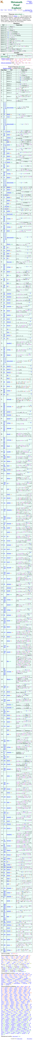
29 (4, 172)
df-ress (7, 1015)
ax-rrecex (10, 982)
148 (5, 701)
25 (4, 156)
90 (4, 408)
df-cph (12, 1033)
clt (25, 962)
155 (5, 726)
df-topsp (19, 1029)
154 (5, 746)
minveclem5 (15, 1036)
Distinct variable (5, 59)
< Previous (29, 1)
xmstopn (9, 752)
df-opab (15, 995)
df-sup (26, 1005)
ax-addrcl (26, 978)
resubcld (9, 306)
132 (5, 618)
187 (5, 918)
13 (4, 112)
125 (5, 573)
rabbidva (9, 632)
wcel (12, 956)
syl (7, 140)
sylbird (8, 864)
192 (5, 888)
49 (4, 246)
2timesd (9, 322)
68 (4, 310)
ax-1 (20, 973)
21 (4, 147)
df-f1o (2, 1001)
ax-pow (6, 977)
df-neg (6, 1007)
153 (5, 745)
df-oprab (23, 1001)
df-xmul (9, 1011)
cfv (6, 960)
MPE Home (10, 9)
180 (5, 851)
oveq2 (8, 494)
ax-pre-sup (25, 983)
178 (5, 841)
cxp (20, 959)
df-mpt (21, 995)
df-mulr (19, 1015)
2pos (8, 332)
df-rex (20, 990)
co (17, 960)
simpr (8, 878)
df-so (16, 996)
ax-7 (19, 974)
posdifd (9, 451)
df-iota (6, 1000)
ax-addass (24, 979)
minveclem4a (10, 107)
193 (5, 894)
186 (5, 869)
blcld (8, 740)
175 (5, 824)
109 (5, 509)
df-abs (2, 1014)
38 (4, 216)
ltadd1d (9, 315)
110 (4, 498)
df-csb (20, 991)
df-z (2, 1010)
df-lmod (7, 1025)
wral (22, 956)
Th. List (15, 9)
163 (5, 764)
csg (2, 966)
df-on (21, 999)
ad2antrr (9, 545)
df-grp (19, 1019)
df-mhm (13, 1019)
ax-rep (20, 975)
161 (5, 758)
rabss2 (8, 641)
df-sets (14, 1014)
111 (4, 503)
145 (5, 687)
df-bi (18, 986)
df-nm (19, 1032)
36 (5, 195)
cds (16, 964)
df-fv (7, 1001)
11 (4, 109)
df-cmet (23, 1033)
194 (5, 895)
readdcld (9, 293)
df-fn (16, 1000)
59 (4, 280)
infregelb (9, 399)
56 (4, 269)
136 (5, 627)
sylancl (8, 892)
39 (4, 218)
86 (4, 382)
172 (5, 813)
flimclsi (8, 679)
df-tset (17, 1016)
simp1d (8, 369)
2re (7, 329)
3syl (8, 166)
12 (4, 111)
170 (5, 802)
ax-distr (8, 980)
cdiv (13, 963)
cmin (7, 963)
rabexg (8, 478)
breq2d (8, 498)
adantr (8, 156)
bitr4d (8, 626)
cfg (18, 967)
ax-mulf (7, 984)
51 (4, 252)
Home (5, 9)
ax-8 (23, 974)
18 (4, 135)
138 (5, 651)
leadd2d (9, 817)
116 (4, 670)
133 (5, 612)
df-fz (25, 1011)
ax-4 (6, 974)
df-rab (6, 991)
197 (5, 912)
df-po (11, 996)
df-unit (19, 1023)
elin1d (8, 691)
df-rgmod (7, 1026)
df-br (11, 995)
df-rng (12, 1021)
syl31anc (9, 406)
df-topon (12, 1029)
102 (5, 461)
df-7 (14, 1009)
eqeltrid (9, 469)
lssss (8, 206)
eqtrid (8, 134)
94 (4, 430)
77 (4, 350)
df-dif (25, 991)
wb (27, 955)
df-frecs (23, 1002)
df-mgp (6, 1021)
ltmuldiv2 (9, 343)
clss (18, 966)
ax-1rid (27, 980)
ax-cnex (21, 977)
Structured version (28, 9)
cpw (22, 958)
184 (5, 865)
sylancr (8, 390)
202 (5, 931)
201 (5, 950)
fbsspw (8, 244)
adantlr (8, 590)
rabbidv (9, 503)
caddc (8, 962)
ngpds (8, 144)
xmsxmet (9, 707)
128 (5, 597)
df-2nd (12, 1002)
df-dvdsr (14, 1023)
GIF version (31, 11)
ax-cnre (16, 982)
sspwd (8, 250)
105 (5, 516)
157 (5, 740)
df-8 (19, 1009)
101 (5, 458)
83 (4, 403)
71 (4, 322)
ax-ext (15, 975)
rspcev (8, 386)
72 (4, 325)
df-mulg (7, 1020)
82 (4, 390)
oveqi (8, 116)
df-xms (8, 1032)
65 (4, 299)
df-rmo (25, 990)
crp (23, 963)
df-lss (13, 1025)
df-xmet (20, 1026)
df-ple (22, 1016)
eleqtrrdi (9, 523)
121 (5, 566)
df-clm (7, 1033)
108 (5, 517)
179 (5, 847)
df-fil (28, 1030)
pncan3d (9, 567)
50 (4, 248)
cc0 (2, 962)
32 (4, 913)
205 (5, 945)
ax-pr (11, 977)
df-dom (6, 1005)
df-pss (14, 992)
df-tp (11, 994)
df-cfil (18, 1033)
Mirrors (2, 9)
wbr (9, 959)
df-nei (16, 1030)
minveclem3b (10, 237)
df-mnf (11, 1006)
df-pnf (6, 1006)
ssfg (8, 283)
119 (4, 572)
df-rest (8, 1018)
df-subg (13, 1020)
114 (4, 522)
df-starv (25, 1015)
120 (5, 549)
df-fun (11, 1000)
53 (4, 266)
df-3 (27, 1007)
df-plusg (13, 1015)
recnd (8, 319)
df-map (26, 1004)
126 (5, 578)
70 (4, 353)
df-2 (22, 1007)
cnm (21, 970)
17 (5, 131)
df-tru (11, 987)
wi (23, 955)
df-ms (14, 1032)
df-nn (17, 1007)
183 (5, 861)
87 (4, 386)
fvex (8, 881)
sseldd (8, 527)
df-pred (11, 999)
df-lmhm (19, 1025)
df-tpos (17, 1002)
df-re (17, 1013)
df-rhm (6, 1024)
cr (26, 960)
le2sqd (8, 620)
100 (5, 456)
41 (5, 208)
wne (18, 956)
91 (4, 409)
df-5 (5, 1009)
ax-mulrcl (10, 979)
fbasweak (9, 262)
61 (4, 287)
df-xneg (27, 1010)
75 (4, 336)
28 (4, 167)
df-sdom (11, 1005)
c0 (17, 958)
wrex (27, 956)
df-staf (24, 1024)
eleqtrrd (9, 769)
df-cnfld (23, 1028)
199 (5, 922)
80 (4, 455)
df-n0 (28, 1009)
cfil (15, 968)
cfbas (11, 967)
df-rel (6, 997)
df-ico (15, 1011)
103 (5, 466)
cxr (20, 962)
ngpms (8, 159)
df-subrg (12, 1024)
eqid (8, 141)
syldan (8, 858)
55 (4, 267)
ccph (14, 971)
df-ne (6, 990)
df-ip (12, 1016)
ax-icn (13, 978)
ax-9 (27, 974)
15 (4, 948)
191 (5, 892)
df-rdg (12, 1004)
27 (4, 166)
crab (3, 958)
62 (4, 527)
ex (7, 861)
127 (5, 626)
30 (4, 175)
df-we (24, 996)
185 (5, 867)
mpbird (8, 411)
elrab (8, 802)
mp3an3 (9, 840)
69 (4, 465)
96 (4, 429)
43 (4, 219)
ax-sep (25, 975)
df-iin (6, 995)
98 (4, 442)
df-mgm (26, 1018)
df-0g (13, 1018)
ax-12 (10, 975)
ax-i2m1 (14, 980)
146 (5, 699)
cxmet (25, 966)
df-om (2, 1002)
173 (5, 857)
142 (5, 673)
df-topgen (20, 1018)
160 (5, 768)
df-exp (6, 1013)
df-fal (16, 987)
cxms (6, 970)
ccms (23, 971)
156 (5, 748)
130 (5, 600)
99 (4, 448)
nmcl (8, 223)
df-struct (8, 1014)
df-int (25, 994)
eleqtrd (8, 789)
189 (5, 906)
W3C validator (29, 1038)
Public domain (19, 1038)
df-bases (25, 1029)
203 (5, 934)
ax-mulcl (3, 979)
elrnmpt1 (9, 888)
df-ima (6, 999)
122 (5, 557)
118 (4, 671)
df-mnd (7, 1019)
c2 (17, 963)
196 (5, 908)
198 (5, 919)
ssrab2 (8, 532)
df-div (12, 1007)
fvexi (8, 256)
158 (5, 741)
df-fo (29, 1000)
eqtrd (8, 153)
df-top (6, 1029)
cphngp (9, 137)
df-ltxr (21, 1006)
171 (5, 808)
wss (12, 958)
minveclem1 (10, 361)
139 (5, 645)
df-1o (17, 1004)
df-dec (7, 1010)
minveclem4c (10, 182)
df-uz (12, 1010)
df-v (10, 991)
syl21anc (9, 440)
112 (4, 510)
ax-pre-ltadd (8, 983)
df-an (22, 986)
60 (4, 668)
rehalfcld (9, 296)
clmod (9, 966)
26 (4, 921)
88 (4, 392)
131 (5, 601)
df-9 (23, 1009)
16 (4, 133)
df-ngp (24, 1032)
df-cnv (10, 997)
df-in (6, 992)
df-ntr (6, 1030)
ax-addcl (19, 978)
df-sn (2, 994)
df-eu (10, 988)
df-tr (26, 995)
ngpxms (9, 704)
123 (5, 562)
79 (4, 356)
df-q (17, 1010)
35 (4, 225)
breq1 (8, 378)
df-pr (7, 994)
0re (7, 375)
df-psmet (14, 1026)
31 (4, 177)
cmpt (15, 959)
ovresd (8, 131)
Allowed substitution (6, 62)
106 (5, 482)
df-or (26, 986)
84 (4, 405)
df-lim (26, 999)
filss (8, 661)
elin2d (8, 114)
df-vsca (6, 1016)
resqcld (8, 299)
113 (4, 519)
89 (4, 406)
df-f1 (24, 1000)
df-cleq (20, 988)
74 (4, 334)
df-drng (18, 1024)
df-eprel (6, 996)
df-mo (5, 988)
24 (4, 153)
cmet (4, 967)
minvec (15, 16)
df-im (21, 1013)
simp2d (8, 372)
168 (5, 812)
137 (5, 632)
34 (4, 915)
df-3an (6, 987)
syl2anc (9, 227)
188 (5, 904)
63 (4, 469)
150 (5, 711)
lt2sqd (8, 446)
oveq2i (8, 540)
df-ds (28, 1016)
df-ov (17, 1001)
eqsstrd (8, 652)
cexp (28, 963)
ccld (4, 968)
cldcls (8, 776)
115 (4, 528)
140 (5, 647)
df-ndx (25, 1014)
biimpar (9, 854)
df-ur (17, 1021)
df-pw (28, 992)
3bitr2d (8, 355)
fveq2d (8, 764)
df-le (27, 1006)
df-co (15, 997)
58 (4, 278)
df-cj (12, 1013)
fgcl (8, 275)
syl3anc (9, 149)
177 (5, 850)
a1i (7, 258)
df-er (22, 1004)
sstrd (8, 253)
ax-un (16, 977)
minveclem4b (10, 124)
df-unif (2, 1018)
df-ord (16, 999)
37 (4, 197)
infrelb (8, 900)
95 (4, 424)
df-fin (17, 1005)
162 (5, 760)
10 (5, 108)
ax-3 (26, 973)
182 (5, 859)
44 (4, 220)
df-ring (22, 1021)
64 (4, 296)
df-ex (20, 987)
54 (4, 258)
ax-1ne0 (21, 980)
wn (20, 955)
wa (1, 956)
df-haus (22, 1030)
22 (5, 145)
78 (4, 351)
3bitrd (8, 456)
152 (5, 715)
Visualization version (26, 10)
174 (5, 849)
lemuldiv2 (9, 834)
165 (5, 782)
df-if (24, 992)
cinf (22, 960)
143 (5, 674)
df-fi (21, 1005)
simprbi (9, 808)
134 (5, 621)
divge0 (8, 434)
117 (4, 536)
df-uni (20, 994)
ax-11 (6, 975)
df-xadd (3, 1011)
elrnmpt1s (9, 510)
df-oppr (7, 1023)
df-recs (7, 1004)
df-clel (26, 988)
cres (2, 960)
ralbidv (8, 382)
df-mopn (6, 1028)
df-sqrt (26, 1013)
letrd (8, 916)
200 (5, 925)
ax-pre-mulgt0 (17, 983)
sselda (8, 211)
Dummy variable (7, 68)
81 (4, 366)
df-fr (20, 996)
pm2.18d (9, 867)
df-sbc (15, 991)
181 (5, 854)
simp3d (8, 366)
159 (5, 749)
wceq (6, 956)
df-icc (20, 1011)
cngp (6, 971)
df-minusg (25, 1019)
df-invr (25, 1023)
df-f (20, 1000)
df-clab (15, 988)
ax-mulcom (17, 979)
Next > (30, 2)
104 (5, 470)
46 (4, 228)
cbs (4, 964)
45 (4, 227)
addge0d (9, 428)
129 (5, 599)
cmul (14, 962)
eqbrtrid (9, 911)
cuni (27, 958)
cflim (22, 968)
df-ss (10, 992)
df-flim (2, 1032)
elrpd (8, 465)
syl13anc (9, 671)
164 (5, 769)
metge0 (8, 418)
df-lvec (24, 1025)
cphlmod (9, 192)
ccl (9, 968)
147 (5, 695)
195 (5, 907)
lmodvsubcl (10, 214)
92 (4, 412)
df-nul (19, 992)
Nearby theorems (29, 3)
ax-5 (10, 974)
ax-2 (23, 973)
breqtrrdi (9, 415)
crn (25, 959)
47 (4, 916)
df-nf (25, 987)
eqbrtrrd (9, 921)
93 (4, 414)
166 (5, 784)
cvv (7, 958)
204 (5, 939)
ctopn (25, 964)
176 (5, 828)
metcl (8, 169)
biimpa (8, 461)
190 (5, 891)
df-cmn (24, 1020)
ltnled (8, 230)
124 (5, 568)
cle (1, 963)
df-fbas (12, 1028)
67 (4, 307)
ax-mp (16, 973)
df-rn (25, 997)
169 (5, 796)
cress (10, 964)
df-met (25, 1026)
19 (4, 152)
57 (4, 271)
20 (5, 140)
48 (4, 864)
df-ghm (19, 1020)
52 (4, 254)
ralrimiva (9, 925)
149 (5, 788)
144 (5, 686)
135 (5, 622)
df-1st (7, 1002)
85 (4, 389)
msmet (8, 162)
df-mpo (28, 1001)
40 (5, 206)
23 (4, 150)
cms (14, 970)
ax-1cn (7, 978)
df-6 (10, 1009)
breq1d (8, 325)
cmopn (27, 967)
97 (4, 439)
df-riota (12, 1001)
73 (4, 355)
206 (5, 951)
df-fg (18, 1028)
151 (5, 712)
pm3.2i (8, 335)
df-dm (20, 997)
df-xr (17, 1006)
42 (4, 211)
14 (4, 114)
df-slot (20, 1014)
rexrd (8, 726)
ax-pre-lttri (23, 982)
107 (5, 484)
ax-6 (14, 974)
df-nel (10, 990)
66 (4, 305)
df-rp (22, 1010)
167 (5, 789)
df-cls (11, 1030)
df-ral (15, 990)
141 (5, 652)
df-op (16, 994)
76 (4, 338)
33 (4, 187)
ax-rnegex (3, 982)
